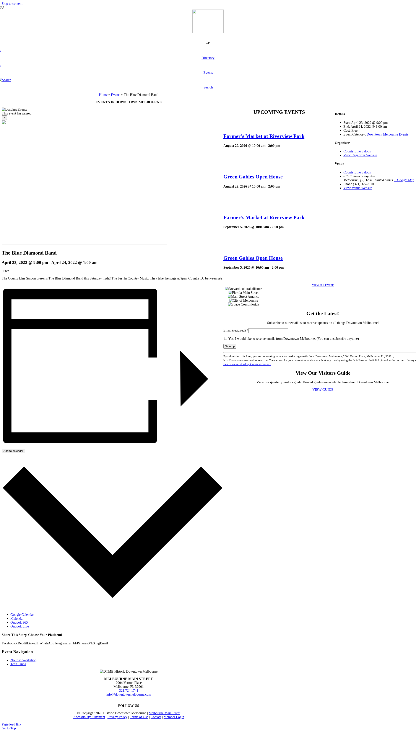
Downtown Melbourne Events (387, 134)
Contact (156, 717)
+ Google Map (404, 180)
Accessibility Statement (89, 717)
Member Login (174, 717)
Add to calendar (13, 451)
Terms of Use (139, 717)
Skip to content (12, 3)
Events (115, 94)
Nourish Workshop (23, 660)
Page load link (11, 724)
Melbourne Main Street (164, 713)
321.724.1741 (128, 690)
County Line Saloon (357, 151)
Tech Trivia (18, 664)
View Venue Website (357, 188)
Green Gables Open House (253, 177)
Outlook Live (19, 626)
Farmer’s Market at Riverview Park (263, 136)
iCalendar (17, 618)
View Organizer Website (360, 155)
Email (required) (235, 330)
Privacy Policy (117, 717)
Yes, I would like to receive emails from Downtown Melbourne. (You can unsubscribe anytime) (293, 338)
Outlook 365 (19, 622)
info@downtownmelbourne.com (128, 694)
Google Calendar (22, 614)
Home (103, 94)
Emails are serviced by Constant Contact (247, 364)
